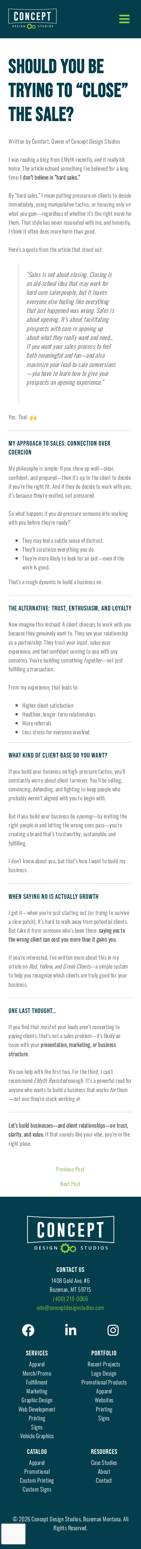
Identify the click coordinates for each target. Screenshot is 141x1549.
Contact (104, 1480)
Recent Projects (104, 1364)
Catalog (37, 1452)
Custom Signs (37, 1489)
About (104, 1471)
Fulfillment (37, 1382)
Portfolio (104, 1353)
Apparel (37, 1364)
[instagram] (113, 1330)
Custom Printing (37, 1480)
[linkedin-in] (71, 1330)
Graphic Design (37, 1399)
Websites (104, 1399)
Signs (37, 1426)
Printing (37, 1418)
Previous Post (70, 1169)
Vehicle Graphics (37, 1435)
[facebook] (28, 1330)
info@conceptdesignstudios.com (70, 1307)
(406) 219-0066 (70, 1298)
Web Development (37, 1409)
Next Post (70, 1183)
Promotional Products (104, 1382)
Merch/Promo (37, 1373)
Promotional (37, 1471)
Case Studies (104, 1462)
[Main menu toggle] (124, 19)
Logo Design (104, 1373)
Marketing (37, 1391)
